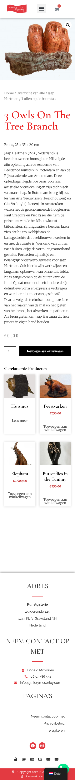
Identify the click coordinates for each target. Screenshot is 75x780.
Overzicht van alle (31, 93)
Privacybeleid (54, 723)
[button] (41, 8)
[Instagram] (42, 745)
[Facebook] (33, 745)
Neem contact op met (48, 716)
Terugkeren (56, 730)
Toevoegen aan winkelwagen (45, 351)
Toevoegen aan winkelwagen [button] (55, 428)
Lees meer (20, 421)
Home (9, 93)
